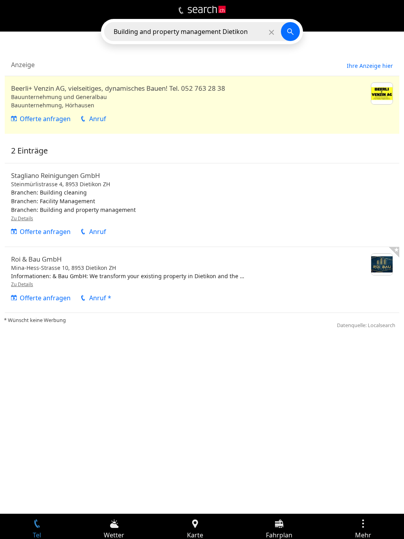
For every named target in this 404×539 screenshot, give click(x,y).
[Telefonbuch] (181, 11)
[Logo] (207, 9)
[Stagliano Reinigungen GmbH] (202, 205)
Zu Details (22, 218)
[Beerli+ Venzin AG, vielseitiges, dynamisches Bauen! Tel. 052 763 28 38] (202, 105)
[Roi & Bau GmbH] (202, 280)
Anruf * (100, 298)
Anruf (97, 118)
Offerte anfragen (45, 118)
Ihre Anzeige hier (370, 65)
